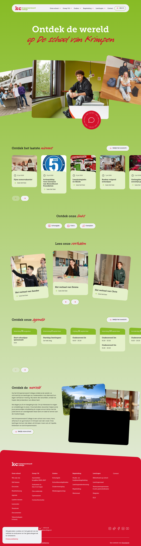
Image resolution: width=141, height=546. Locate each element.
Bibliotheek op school (100, 478)
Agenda (14, 495)
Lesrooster (15, 504)
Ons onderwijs (37, 491)
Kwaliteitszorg (17, 491)
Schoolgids (55, 226)
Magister (96, 493)
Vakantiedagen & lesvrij (17, 518)
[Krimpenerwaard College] (25, 8)
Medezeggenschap (59, 491)
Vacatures (15, 508)
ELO (94, 497)
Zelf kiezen (15, 482)
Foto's (72, 226)
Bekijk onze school (24, 431)
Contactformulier (38, 500)
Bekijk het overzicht (119, 148)
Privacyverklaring (12, 539)
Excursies (15, 486)
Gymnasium (36, 495)
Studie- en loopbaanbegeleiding (80, 479)
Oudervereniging (58, 486)
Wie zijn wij (16, 478)
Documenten (16, 513)
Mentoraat (76, 493)
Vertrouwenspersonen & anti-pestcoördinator (101, 488)
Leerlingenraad (98, 482)
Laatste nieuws (17, 499)
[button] (91, 120)
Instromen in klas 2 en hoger (37, 486)
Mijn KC (121, 8)
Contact (110, 8)
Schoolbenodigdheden (60, 482)
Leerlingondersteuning (81, 484)
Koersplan (89, 226)
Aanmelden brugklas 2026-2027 (39, 479)
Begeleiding (77, 489)
